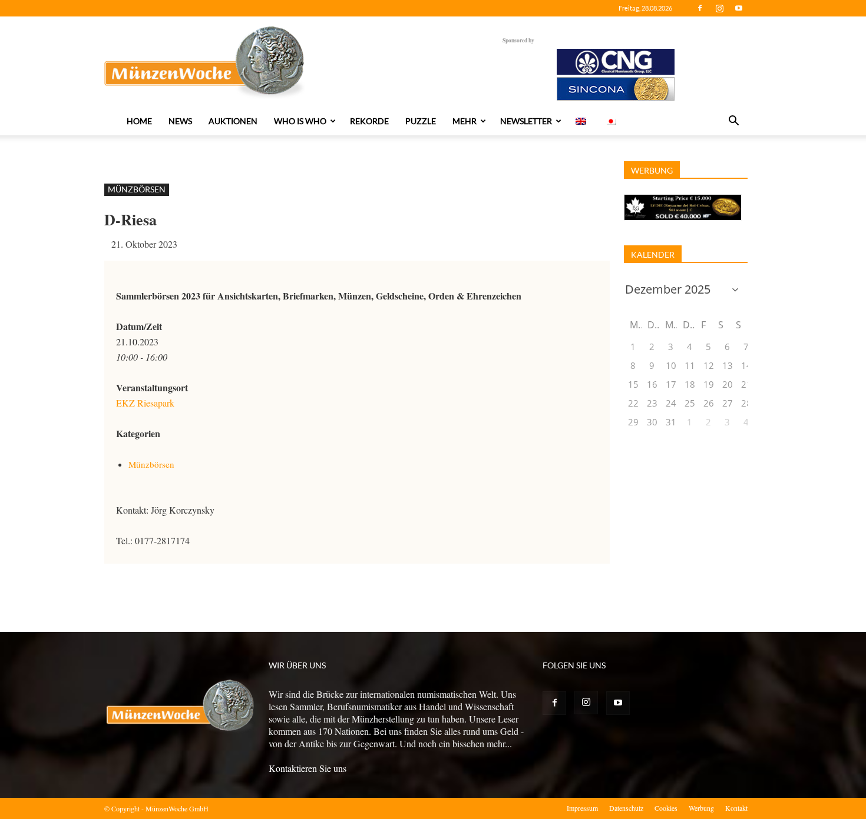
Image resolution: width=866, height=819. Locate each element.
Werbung (701, 808)
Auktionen (233, 121)
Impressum (582, 808)
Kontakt (736, 808)
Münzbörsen (137, 189)
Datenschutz (626, 808)
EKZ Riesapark (145, 403)
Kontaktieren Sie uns (307, 768)
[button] (733, 121)
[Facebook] (700, 8)
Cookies (666, 808)
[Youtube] (739, 8)
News (180, 121)
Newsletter (526, 121)
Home (139, 121)
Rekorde (369, 121)
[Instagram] (719, 8)
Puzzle (420, 121)
